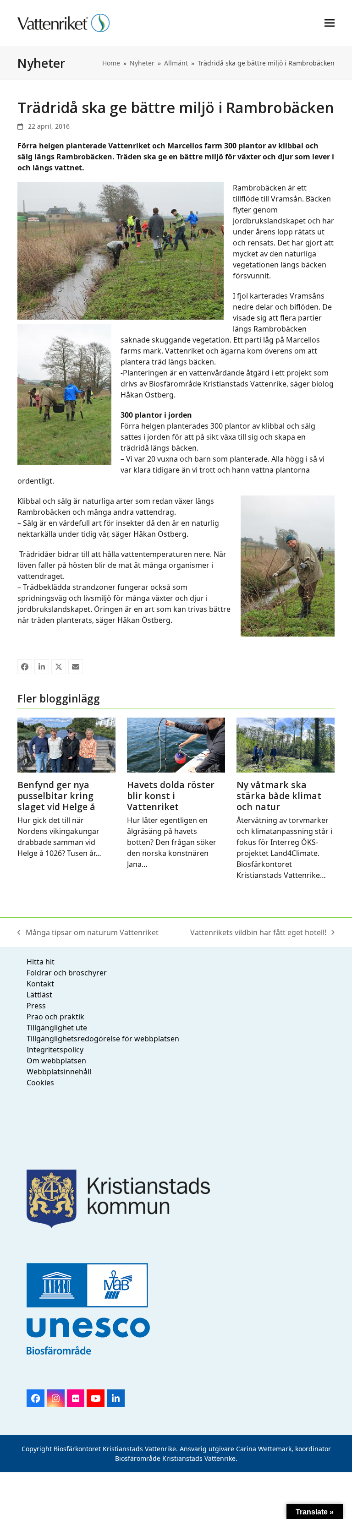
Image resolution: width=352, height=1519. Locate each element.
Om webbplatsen (56, 1061)
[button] (329, 23)
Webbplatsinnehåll (59, 1072)
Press (36, 1006)
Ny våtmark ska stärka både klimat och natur (278, 796)
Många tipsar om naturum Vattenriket (88, 932)
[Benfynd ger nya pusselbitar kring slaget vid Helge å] (66, 744)
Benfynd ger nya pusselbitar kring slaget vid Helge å (56, 796)
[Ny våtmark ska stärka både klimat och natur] (285, 744)
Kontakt (40, 984)
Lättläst (39, 995)
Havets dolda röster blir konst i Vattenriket (170, 796)
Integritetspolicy (55, 1050)
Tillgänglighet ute (57, 1028)
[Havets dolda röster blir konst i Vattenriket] (176, 744)
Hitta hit (41, 962)
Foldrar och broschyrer (67, 973)
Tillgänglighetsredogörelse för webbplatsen (103, 1039)
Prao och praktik (55, 1017)
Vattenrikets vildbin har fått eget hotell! (258, 932)
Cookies (40, 1083)
